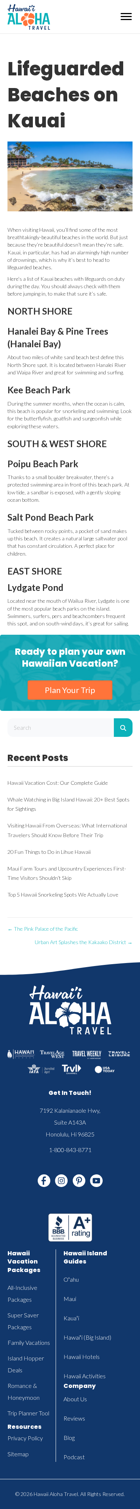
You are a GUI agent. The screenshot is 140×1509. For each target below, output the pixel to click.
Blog (69, 1437)
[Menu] (126, 16)
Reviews (74, 1418)
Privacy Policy (25, 1437)
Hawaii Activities (84, 1375)
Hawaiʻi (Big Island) (87, 1337)
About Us (75, 1398)
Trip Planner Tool (28, 1413)
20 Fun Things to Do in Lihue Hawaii (49, 852)
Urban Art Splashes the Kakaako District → (84, 942)
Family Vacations (28, 1342)
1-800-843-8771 (70, 1149)
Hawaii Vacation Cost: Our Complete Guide (57, 783)
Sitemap (18, 1453)
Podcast (74, 1456)
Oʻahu (71, 1279)
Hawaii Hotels (81, 1356)
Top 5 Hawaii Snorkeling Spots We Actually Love (62, 894)
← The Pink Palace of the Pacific (42, 929)
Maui (69, 1298)
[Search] (123, 727)
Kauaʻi (71, 1317)
